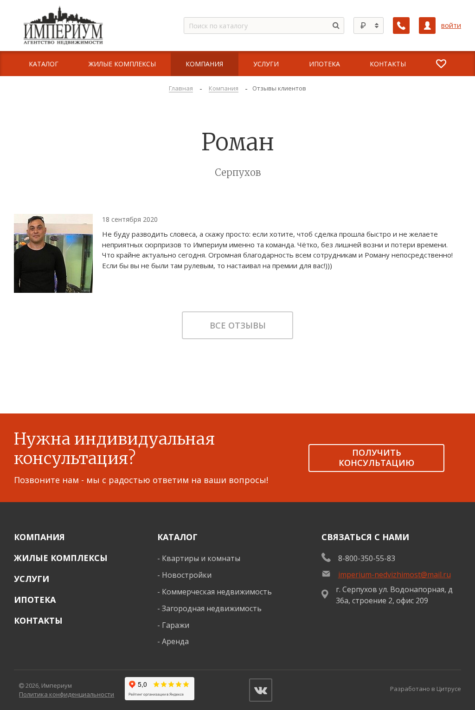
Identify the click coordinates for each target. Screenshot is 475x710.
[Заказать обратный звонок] (401, 25)
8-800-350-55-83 (366, 558)
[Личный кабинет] (427, 25)
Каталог (177, 536)
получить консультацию (376, 457)
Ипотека (35, 599)
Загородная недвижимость (212, 608)
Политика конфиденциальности (66, 694)
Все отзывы (238, 325)
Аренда (175, 641)
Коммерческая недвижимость (217, 592)
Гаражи (175, 625)
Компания (39, 536)
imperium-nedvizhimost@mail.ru (394, 574)
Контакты (38, 620)
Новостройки (187, 575)
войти (451, 25)
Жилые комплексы (61, 557)
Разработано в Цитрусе (425, 688)
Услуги (31, 578)
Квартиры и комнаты (201, 558)
